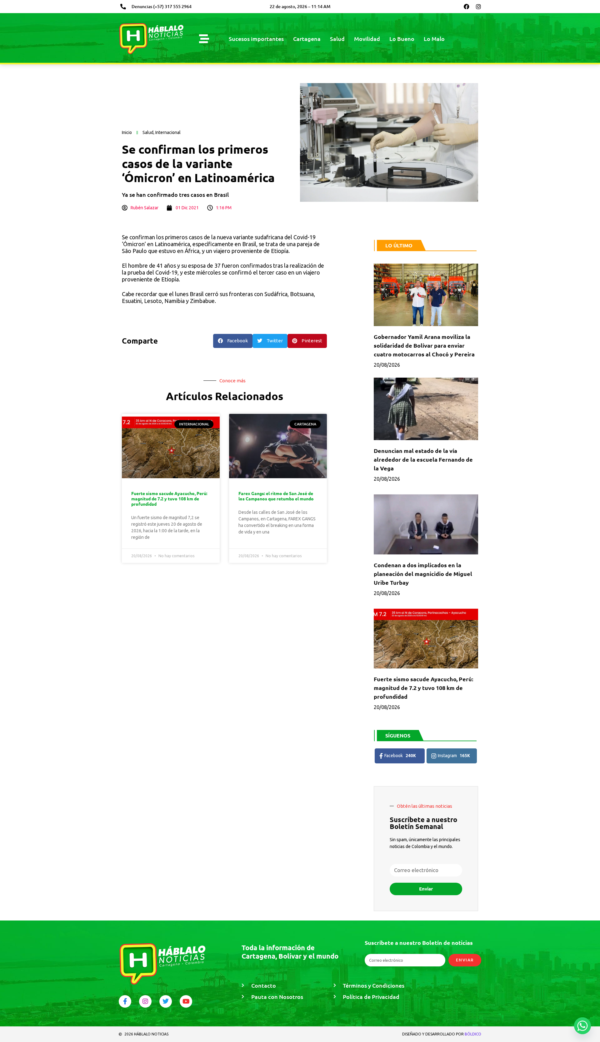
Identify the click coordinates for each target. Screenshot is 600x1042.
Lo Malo (434, 38)
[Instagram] (478, 6)
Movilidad (367, 38)
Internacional (168, 132)
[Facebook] (466, 6)
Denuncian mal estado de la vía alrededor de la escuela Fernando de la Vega (423, 459)
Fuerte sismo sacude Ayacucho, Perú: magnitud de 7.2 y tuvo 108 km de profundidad (169, 498)
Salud (337, 38)
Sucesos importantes (256, 38)
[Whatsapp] (582, 1025)
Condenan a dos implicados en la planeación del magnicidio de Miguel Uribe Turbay (423, 573)
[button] (232, 341)
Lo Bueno (401, 38)
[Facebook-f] (125, 1001)
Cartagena (307, 38)
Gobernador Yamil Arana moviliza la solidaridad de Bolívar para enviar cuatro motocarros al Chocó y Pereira (424, 345)
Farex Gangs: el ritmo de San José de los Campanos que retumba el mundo (276, 495)
